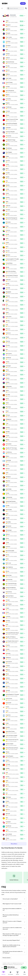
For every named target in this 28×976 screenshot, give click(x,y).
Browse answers (6, 957)
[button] (14, 899)
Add (24, 967)
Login (23, 3)
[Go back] (2, 8)
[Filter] (26, 8)
